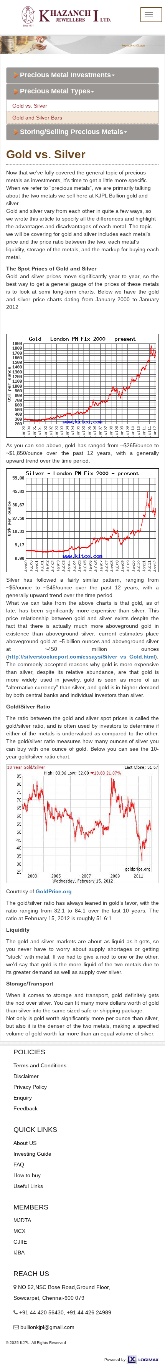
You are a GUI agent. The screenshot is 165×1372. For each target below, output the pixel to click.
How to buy (27, 1175)
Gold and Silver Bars (37, 117)
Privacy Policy (30, 1087)
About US (24, 1143)
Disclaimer (26, 1076)
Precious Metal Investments (65, 75)
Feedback (25, 1108)
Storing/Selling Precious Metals (71, 132)
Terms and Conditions (39, 1065)
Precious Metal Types (55, 91)
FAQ (18, 1164)
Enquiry (22, 1098)
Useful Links (28, 1186)
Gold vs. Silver (29, 106)
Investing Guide (32, 1154)
